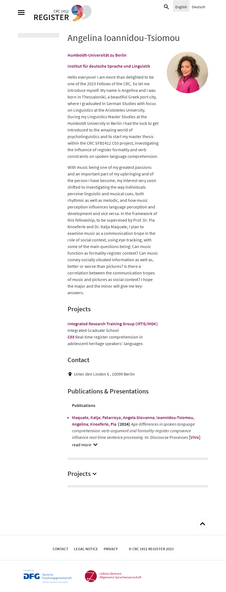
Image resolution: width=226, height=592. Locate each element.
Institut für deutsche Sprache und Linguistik (109, 66)
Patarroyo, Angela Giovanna (128, 417)
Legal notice (86, 548)
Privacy (111, 548)
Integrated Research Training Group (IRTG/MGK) (113, 323)
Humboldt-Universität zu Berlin (97, 55)
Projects (79, 473)
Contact (60, 548)
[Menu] (21, 13)
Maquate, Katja (86, 417)
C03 (71, 337)
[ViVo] (194, 437)
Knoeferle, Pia (103, 424)
